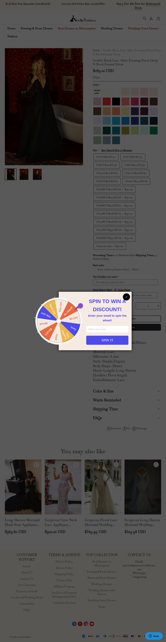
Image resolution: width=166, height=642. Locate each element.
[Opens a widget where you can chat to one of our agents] (154, 636)
